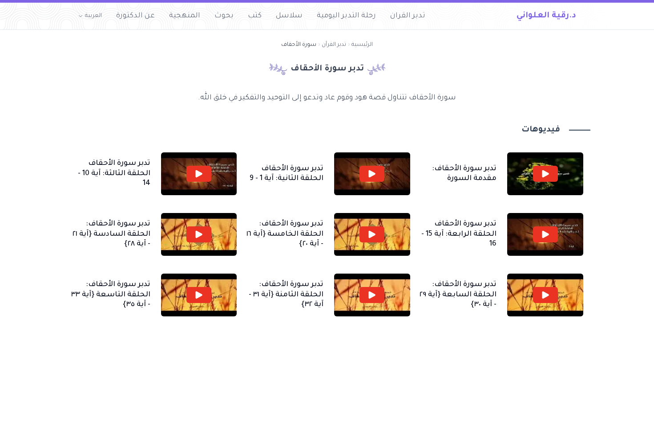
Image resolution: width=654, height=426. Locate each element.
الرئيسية (362, 45)
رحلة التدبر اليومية (346, 16)
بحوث (224, 16)
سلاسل (289, 16)
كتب (255, 16)
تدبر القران (407, 16)
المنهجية (184, 16)
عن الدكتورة (135, 16)
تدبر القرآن (334, 45)
